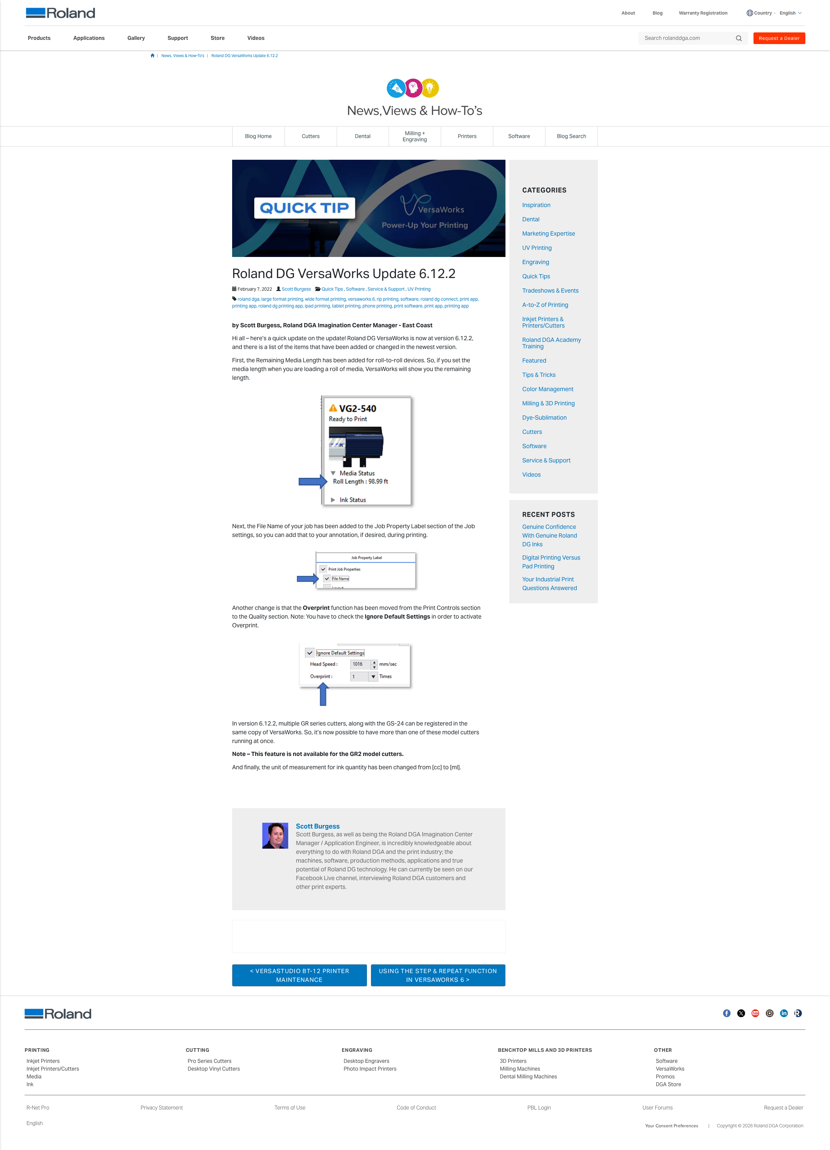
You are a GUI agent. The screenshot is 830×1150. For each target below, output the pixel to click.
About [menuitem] (628, 13)
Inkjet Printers (43, 1061)
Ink (30, 1084)
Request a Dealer (783, 1107)
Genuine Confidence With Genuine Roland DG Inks (549, 535)
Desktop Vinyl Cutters (214, 1068)
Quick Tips (332, 289)
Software (355, 289)
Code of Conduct (416, 1107)
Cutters (532, 432)
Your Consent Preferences (671, 1125)
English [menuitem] (788, 13)
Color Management (548, 389)
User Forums (658, 1107)
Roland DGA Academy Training (551, 343)
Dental (531, 219)
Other (663, 1050)
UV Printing (419, 289)
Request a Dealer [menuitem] (779, 38)
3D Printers (513, 1061)
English (35, 1123)
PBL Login (539, 1107)
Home (152, 55)
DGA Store (668, 1084)
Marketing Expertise (548, 233)
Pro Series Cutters (209, 1061)
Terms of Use (290, 1107)
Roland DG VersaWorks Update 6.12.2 (244, 55)
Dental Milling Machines (528, 1076)
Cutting (197, 1050)
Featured (534, 360)
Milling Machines (520, 1068)
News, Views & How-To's (182, 55)
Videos (531, 474)
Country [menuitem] (763, 13)
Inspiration (536, 205)
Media (34, 1076)
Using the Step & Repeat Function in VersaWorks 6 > (438, 975)
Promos (665, 1076)
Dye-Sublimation (544, 417)
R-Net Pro (38, 1107)
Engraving (535, 262)
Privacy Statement (162, 1107)
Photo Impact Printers (370, 1068)
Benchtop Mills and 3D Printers (545, 1050)
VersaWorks (670, 1068)
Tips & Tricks (539, 374)
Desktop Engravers (366, 1061)
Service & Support (386, 289)
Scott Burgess (296, 289)
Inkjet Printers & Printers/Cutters (543, 322)
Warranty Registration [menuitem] (703, 13)
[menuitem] (42, 38)
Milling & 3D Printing (548, 403)
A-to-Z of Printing (545, 304)
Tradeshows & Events (550, 290)
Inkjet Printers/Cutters (53, 1068)
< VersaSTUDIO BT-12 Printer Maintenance (299, 975)
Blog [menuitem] (658, 13)
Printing (37, 1050)
